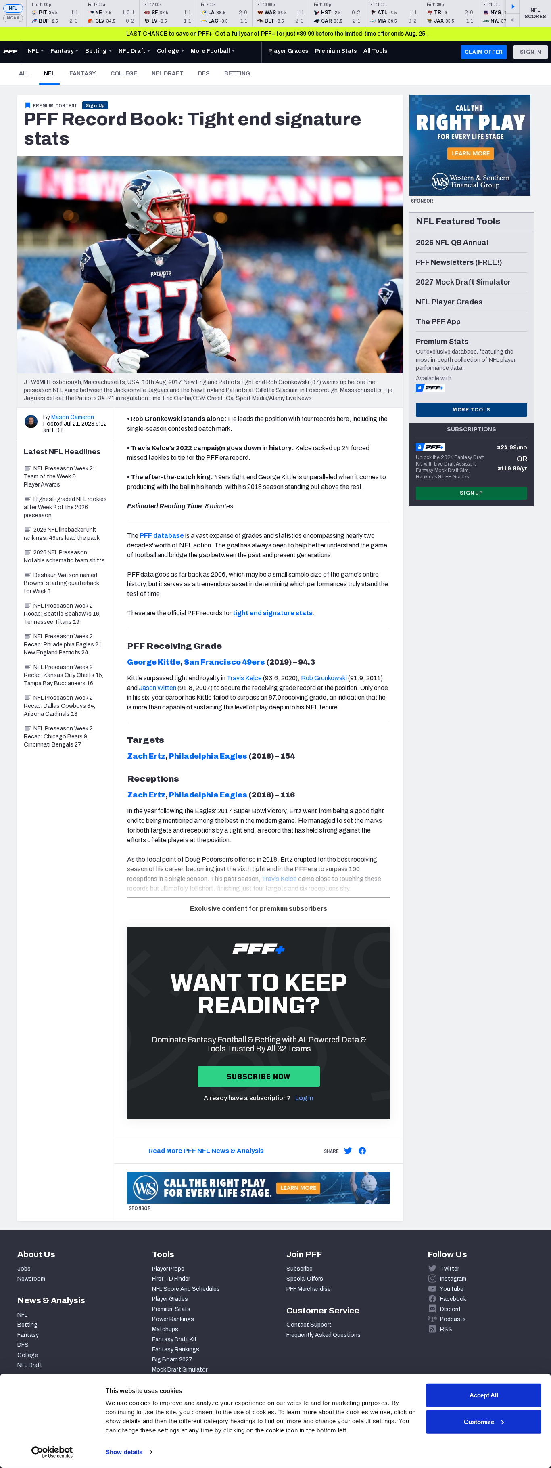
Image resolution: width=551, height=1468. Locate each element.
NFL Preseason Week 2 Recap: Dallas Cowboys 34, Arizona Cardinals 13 (59, 706)
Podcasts (453, 1319)
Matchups (165, 1329)
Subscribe (299, 1269)
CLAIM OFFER (484, 52)
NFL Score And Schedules (186, 1289)
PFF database (162, 535)
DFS (204, 74)
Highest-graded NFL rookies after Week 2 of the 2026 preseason (65, 507)
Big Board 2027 (172, 1360)
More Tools (471, 410)
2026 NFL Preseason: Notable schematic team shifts (64, 556)
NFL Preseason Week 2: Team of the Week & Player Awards (59, 477)
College (124, 74)
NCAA (13, 18)
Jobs (24, 1269)
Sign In (530, 52)
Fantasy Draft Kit (174, 1339)
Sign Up (95, 105)
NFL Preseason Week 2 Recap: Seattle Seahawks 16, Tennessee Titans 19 (62, 614)
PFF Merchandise (308, 1289)
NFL (13, 8)
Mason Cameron (72, 417)
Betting (237, 74)
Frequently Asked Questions (323, 1335)
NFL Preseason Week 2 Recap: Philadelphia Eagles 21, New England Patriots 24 (63, 644)
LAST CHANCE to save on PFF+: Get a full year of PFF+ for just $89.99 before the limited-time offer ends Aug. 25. (276, 34)
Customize (479, 1421)
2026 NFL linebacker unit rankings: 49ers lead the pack (62, 534)
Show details (124, 1452)
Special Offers (304, 1279)
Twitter (449, 1269)
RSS (446, 1329)
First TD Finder (171, 1279)
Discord (450, 1309)
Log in (304, 1098)
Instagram (453, 1279)
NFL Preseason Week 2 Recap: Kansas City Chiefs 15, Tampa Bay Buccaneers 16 (63, 675)
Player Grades (170, 1299)
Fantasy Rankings (175, 1349)
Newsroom (31, 1279)
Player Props (168, 1269)
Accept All (484, 1395)
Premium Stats (171, 1309)
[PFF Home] (10, 52)
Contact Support (309, 1325)
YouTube (451, 1289)
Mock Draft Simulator (179, 1370)
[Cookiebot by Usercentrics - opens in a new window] (52, 1452)
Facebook (453, 1299)
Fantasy (82, 74)
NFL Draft (168, 74)
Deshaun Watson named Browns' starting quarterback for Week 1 (61, 583)
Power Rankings (173, 1319)
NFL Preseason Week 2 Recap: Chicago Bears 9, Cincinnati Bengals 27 (58, 737)
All (24, 74)
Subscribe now (259, 1076)
